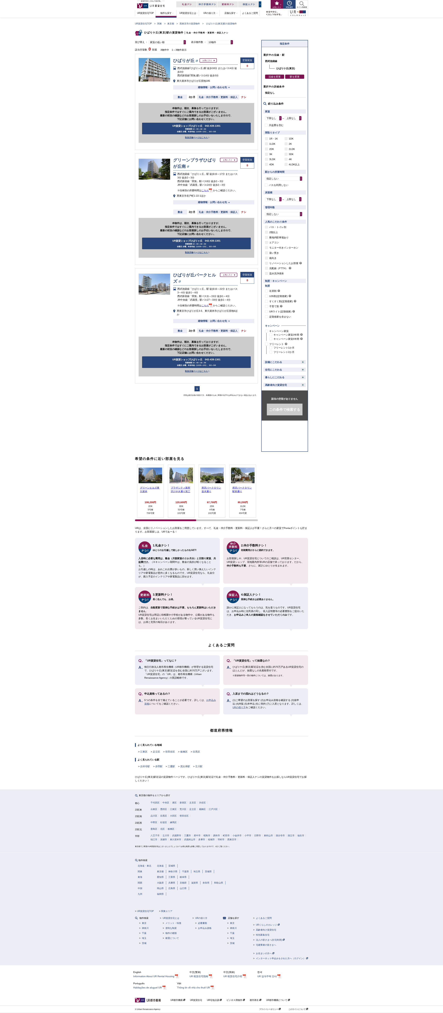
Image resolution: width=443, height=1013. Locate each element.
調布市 (216, 835)
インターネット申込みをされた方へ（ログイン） (281, 958)
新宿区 (183, 803)
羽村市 (221, 839)
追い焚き (274, 252)
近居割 (273, 291)
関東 (159, 23)
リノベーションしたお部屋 (283, 263)
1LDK (272, 143)
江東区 (143, 751)
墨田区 (163, 809)
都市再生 (254, 1000)
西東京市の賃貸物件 (190, 23)
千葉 (144, 933)
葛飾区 (202, 809)
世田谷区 (170, 751)
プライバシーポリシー (269, 1009)
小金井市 (237, 835)
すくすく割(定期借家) (281, 301)
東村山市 (268, 835)
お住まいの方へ (264, 953)
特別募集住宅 (262, 935)
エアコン (274, 242)
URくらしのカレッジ (267, 925)
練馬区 (173, 822)
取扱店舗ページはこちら (196, 137)
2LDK (292, 149)
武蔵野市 (176, 835)
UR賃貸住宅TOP (143, 23)
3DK (291, 154)
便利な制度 (171, 928)
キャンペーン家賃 (279, 331)
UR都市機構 (176, 1000)
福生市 (300, 835)
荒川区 (183, 809)
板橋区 (184, 751)
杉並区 (163, 822)
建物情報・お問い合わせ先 (212, 87)
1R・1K (273, 138)
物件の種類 (171, 933)
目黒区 (196, 751)
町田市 (226, 835)
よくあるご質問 (264, 918)
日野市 (257, 835)
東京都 (170, 23)
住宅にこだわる (273, 369)
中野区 (154, 822)
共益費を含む (276, 125)
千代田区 (155, 803)
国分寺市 (280, 835)
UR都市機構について (277, 1000)
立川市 (165, 835)
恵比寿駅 (185, 766)
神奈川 (145, 928)
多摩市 (201, 839)
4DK (271, 164)
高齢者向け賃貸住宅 (276, 385)
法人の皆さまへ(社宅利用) (269, 940)
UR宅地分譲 (213, 1000)
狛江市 (154, 839)
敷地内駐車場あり (279, 237)
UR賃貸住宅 (196, 1000)
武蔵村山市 (189, 839)
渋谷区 (202, 803)
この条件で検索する (284, 409)
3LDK (272, 159)
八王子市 (155, 835)
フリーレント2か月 (284, 352)
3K (270, 154)
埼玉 (144, 938)
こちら (205, 190)
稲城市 (211, 839)
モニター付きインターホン (283, 247)
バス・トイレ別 (277, 227)
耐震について (172, 938)
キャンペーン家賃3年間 (286, 334)
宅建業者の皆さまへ (266, 945)
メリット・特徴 (173, 923)
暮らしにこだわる (274, 377)
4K (290, 159)
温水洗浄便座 (276, 273)
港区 (174, 803)
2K (290, 143)
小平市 (248, 835)
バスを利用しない (278, 185)
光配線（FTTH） (278, 268)
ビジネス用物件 (235, 1000)
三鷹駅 (171, 766)
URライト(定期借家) (280, 311)
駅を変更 (295, 76)
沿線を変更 (275, 76)
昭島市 (207, 835)
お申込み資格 (204, 928)
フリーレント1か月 (284, 347)
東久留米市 (175, 839)
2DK (271, 149)
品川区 (154, 816)
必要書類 (202, 923)
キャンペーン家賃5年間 (286, 338)
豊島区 (154, 829)
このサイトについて (297, 1009)
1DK (291, 138)
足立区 (156, 751)
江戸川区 (213, 809)
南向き (273, 258)
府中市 (197, 835)
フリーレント (276, 344)
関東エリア (166, 911)
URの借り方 (239, 707)
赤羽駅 (158, 766)
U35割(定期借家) (278, 296)
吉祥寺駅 (145, 766)
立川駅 (198, 766)
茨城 (144, 943)
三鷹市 (187, 835)
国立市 (291, 835)
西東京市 (231, 839)
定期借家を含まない (280, 316)
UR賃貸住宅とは (171, 918)
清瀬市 (163, 839)
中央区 (165, 803)
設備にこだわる (273, 362)
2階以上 (273, 232)
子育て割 (274, 306)
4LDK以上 (294, 164)
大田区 (173, 816)
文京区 (192, 803)
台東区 (154, 809)
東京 (144, 923)
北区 (162, 829)
